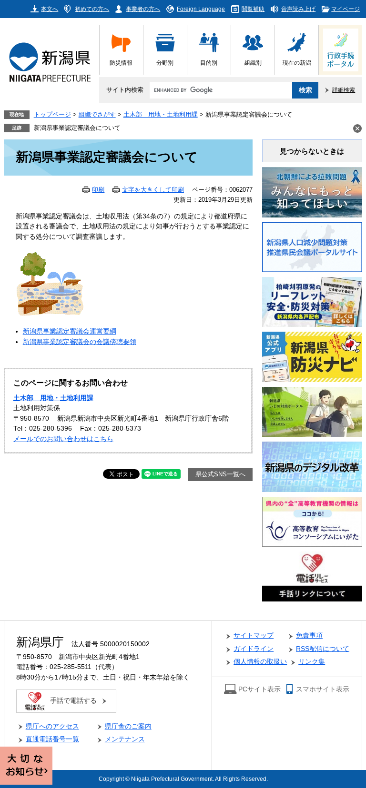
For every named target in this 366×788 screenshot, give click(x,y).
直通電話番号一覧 (52, 739)
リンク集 (311, 661)
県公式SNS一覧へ (220, 474)
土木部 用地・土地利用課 (160, 114)
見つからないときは (312, 151)
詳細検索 (343, 90)
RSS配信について (322, 648)
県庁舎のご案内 (128, 726)
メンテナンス (125, 739)
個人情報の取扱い (260, 661)
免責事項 (309, 635)
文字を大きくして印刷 (153, 190)
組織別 (253, 62)
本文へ (49, 9)
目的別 (208, 62)
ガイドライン (254, 648)
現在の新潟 (297, 62)
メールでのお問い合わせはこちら (63, 439)
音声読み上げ (298, 9)
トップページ (52, 114)
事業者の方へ (143, 9)
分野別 (164, 62)
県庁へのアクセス (52, 726)
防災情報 (121, 62)
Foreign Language (201, 9)
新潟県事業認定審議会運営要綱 (69, 331)
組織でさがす (97, 114)
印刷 (98, 190)
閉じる (357, 128)
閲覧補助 (253, 9)
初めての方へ (92, 9)
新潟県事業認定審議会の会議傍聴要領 (79, 341)
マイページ (345, 9)
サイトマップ (254, 635)
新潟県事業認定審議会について (77, 128)
